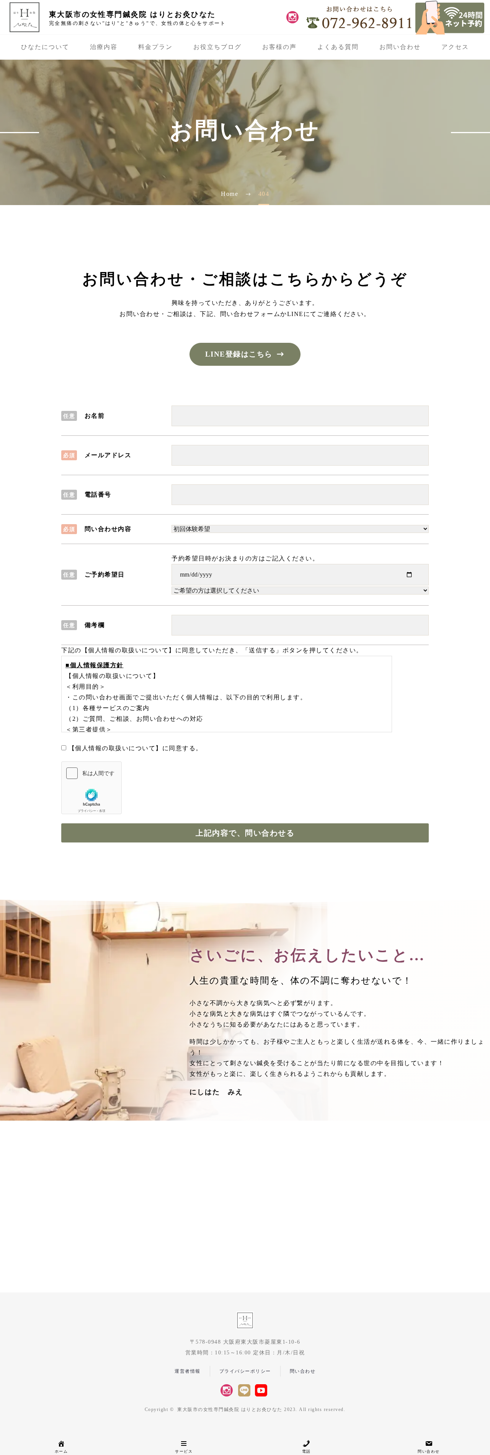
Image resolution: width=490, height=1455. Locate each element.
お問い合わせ (400, 47)
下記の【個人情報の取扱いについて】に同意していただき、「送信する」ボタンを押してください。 (212, 650)
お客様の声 (279, 47)
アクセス (455, 47)
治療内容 (104, 47)
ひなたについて (45, 47)
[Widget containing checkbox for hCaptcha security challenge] (91, 787)
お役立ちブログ (217, 47)
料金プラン (155, 47)
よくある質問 (338, 47)
